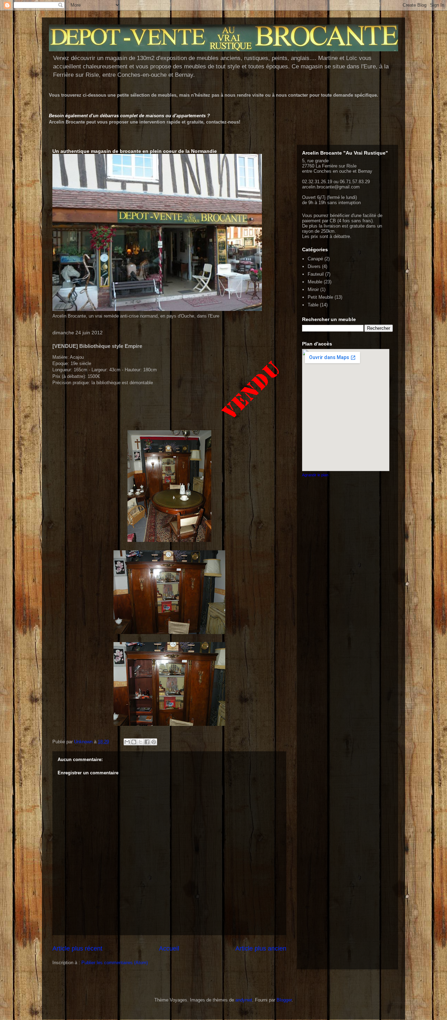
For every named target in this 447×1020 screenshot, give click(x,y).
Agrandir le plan (315, 475)
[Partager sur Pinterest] (153, 741)
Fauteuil (316, 274)
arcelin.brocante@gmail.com (331, 186)
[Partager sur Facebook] (147, 741)
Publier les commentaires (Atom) (114, 962)
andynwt (243, 1000)
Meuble (315, 281)
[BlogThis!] (133, 741)
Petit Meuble (320, 297)
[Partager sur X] (140, 741)
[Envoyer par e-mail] (127, 741)
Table (313, 304)
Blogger (284, 1000)
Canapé (315, 258)
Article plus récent (77, 948)
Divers (314, 266)
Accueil (169, 948)
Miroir (313, 289)
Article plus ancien (260, 948)
